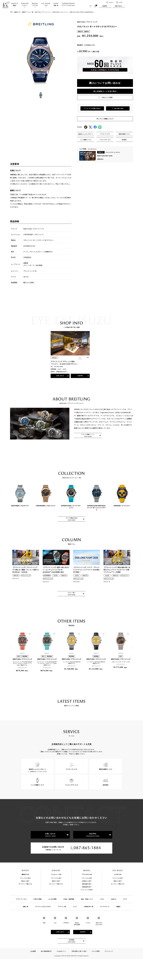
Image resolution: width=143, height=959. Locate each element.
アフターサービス (21, 899)
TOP (11, 12)
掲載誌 (118, 906)
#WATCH (16, 575)
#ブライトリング (25, 575)
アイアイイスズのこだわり (68, 4)
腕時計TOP (17, 12)
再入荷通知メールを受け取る (105, 91)
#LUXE (55, 575)
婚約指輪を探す (86, 884)
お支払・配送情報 (68, 899)
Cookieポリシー (61, 951)
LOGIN (121, 2)
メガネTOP (117, 874)
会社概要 (33, 951)
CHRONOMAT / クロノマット (60, 12)
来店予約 (104, 6)
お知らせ (113, 899)
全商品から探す (86, 881)
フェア (75, 906)
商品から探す (25, 881)
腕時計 (14, 4)
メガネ (45, 4)
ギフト (125, 899)
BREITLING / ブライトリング (42, 12)
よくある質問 (52, 899)
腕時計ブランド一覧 (27, 12)
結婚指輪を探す (86, 887)
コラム (102, 899)
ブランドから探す (25, 878)
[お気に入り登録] (29, 634)
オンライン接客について (105, 119)
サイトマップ (109, 951)
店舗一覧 (56, 4)
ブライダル (35, 4)
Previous (10, 491)
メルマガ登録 (95, 951)
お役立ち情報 (37, 899)
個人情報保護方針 (46, 951)
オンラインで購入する (25, 884)
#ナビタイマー (125, 575)
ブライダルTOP (87, 874)
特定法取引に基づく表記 (79, 951)
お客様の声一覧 (88, 906)
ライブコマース (104, 906)
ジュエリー (25, 4)
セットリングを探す (87, 890)
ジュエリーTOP (56, 874)
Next (132, 491)
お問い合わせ (118, 6)
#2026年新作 (46, 575)
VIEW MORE (80, 358)
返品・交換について (87, 899)
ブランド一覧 (62, 906)
